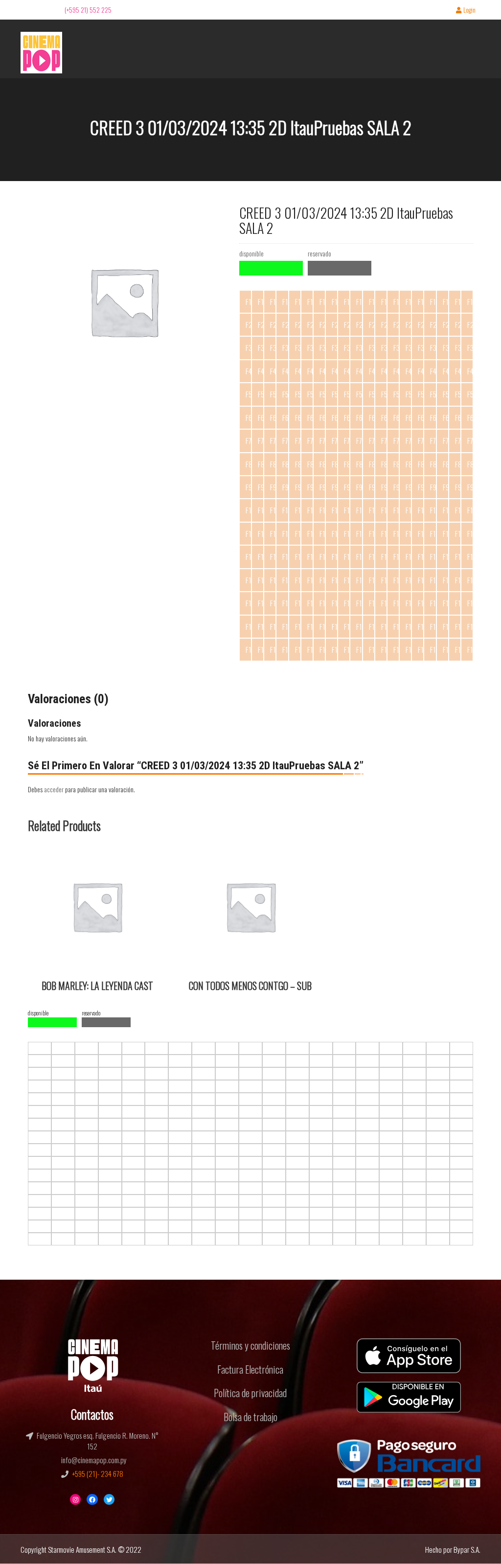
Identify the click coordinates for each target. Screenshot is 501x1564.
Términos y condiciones (250, 1345)
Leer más (46, 856)
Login (469, 10)
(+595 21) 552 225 (88, 9)
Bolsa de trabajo (250, 1416)
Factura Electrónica (250, 1369)
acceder (54, 789)
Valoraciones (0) (68, 699)
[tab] (68, 699)
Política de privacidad (250, 1392)
